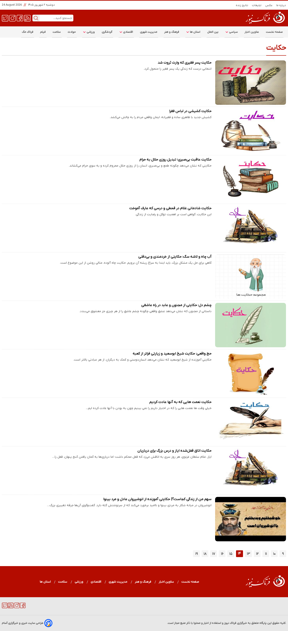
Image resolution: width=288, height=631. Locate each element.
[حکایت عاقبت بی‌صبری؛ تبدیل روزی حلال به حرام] (250, 179)
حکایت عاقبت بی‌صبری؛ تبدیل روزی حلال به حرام (176, 159)
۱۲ (257, 554)
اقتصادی (127, 32)
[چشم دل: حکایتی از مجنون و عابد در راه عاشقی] (250, 325)
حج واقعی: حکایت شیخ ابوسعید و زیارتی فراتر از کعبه (172, 353)
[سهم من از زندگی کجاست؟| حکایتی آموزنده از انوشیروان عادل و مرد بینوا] (250, 519)
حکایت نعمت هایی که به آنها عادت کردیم (180, 402)
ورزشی (90, 32)
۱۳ (248, 554)
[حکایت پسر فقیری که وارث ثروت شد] (250, 82)
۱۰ (274, 554)
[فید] (27, 18)
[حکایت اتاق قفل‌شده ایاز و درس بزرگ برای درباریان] (250, 470)
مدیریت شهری (149, 32)
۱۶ (222, 554)
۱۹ (196, 554)
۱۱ (266, 554)
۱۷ (213, 554)
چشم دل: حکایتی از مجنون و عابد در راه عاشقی (176, 305)
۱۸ (205, 554)
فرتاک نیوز (230, 623)
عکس (269, 5)
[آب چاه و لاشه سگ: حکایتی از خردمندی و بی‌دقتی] (250, 276)
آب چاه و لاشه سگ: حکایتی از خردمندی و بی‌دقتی (175, 256)
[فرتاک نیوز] (264, 24)
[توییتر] (5, 18)
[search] (36, 18)
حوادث (72, 32)
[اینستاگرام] (12, 18)
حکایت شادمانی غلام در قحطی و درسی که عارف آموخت (170, 208)
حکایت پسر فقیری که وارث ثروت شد (185, 62)
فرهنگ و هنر (171, 32)
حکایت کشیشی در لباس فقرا (190, 111)
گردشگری (107, 32)
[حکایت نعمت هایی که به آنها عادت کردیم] (250, 422)
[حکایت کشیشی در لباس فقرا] (250, 131)
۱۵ (230, 554)
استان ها (194, 32)
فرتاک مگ (27, 32)
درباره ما (281, 5)
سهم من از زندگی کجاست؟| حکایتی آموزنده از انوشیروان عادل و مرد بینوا (157, 499)
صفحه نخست (274, 32)
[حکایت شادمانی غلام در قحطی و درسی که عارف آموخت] (250, 228)
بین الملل (212, 32)
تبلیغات (257, 5)
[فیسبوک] (20, 18)
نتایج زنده (242, 5)
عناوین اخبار (252, 32)
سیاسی (233, 32)
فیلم (43, 32)
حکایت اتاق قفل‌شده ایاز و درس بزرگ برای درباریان (174, 450)
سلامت (57, 32)
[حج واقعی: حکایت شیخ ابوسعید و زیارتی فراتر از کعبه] (250, 373)
